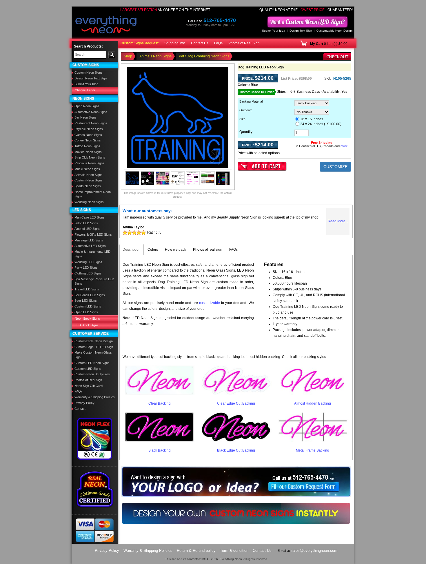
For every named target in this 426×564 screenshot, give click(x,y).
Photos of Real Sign (244, 43)
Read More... (338, 221)
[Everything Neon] (106, 25)
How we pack (175, 250)
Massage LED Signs (88, 240)
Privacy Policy (84, 403)
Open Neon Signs (86, 106)
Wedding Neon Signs (89, 202)
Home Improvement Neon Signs (92, 194)
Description (132, 250)
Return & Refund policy (196, 550)
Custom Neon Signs (88, 72)
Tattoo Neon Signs (87, 146)
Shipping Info (174, 43)
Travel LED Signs (86, 289)
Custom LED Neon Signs (92, 363)
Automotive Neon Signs (90, 112)
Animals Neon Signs (88, 175)
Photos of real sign (207, 250)
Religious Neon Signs (89, 163)
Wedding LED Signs (88, 262)
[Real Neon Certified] (94, 489)
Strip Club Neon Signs (89, 157)
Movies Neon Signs (88, 152)
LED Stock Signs (87, 325)
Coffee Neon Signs (87, 140)
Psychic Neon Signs (88, 129)
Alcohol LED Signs (87, 228)
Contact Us (199, 43)
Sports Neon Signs (87, 186)
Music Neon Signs (87, 169)
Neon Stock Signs (87, 318)
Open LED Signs (86, 312)
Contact (79, 408)
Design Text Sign (301, 30)
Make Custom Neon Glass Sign (93, 355)
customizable (209, 303)
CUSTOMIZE (335, 166)
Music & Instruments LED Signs (92, 254)
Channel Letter (85, 90)
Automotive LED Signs (90, 246)
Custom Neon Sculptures (92, 374)
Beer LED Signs (85, 300)
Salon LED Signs (86, 223)
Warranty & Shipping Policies (94, 397)
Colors (153, 250)
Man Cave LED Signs (89, 217)
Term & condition (234, 550)
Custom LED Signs (87, 306)
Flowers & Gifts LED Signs (93, 234)
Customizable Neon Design (334, 30)
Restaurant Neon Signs (90, 123)
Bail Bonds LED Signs (89, 295)
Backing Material (251, 101)
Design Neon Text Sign (90, 78)
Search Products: (88, 46)
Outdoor (245, 110)
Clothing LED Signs (87, 273)
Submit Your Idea (273, 30)
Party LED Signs (86, 267)
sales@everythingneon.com (314, 550)
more (344, 146)
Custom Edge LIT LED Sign (93, 347)
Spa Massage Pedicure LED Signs (94, 281)
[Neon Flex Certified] (95, 438)
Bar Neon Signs (85, 117)
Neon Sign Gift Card (88, 385)
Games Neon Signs (88, 135)
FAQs (218, 43)
